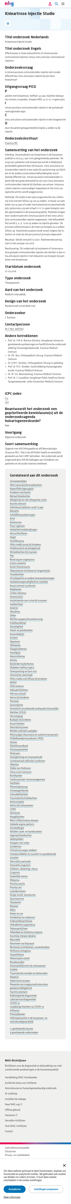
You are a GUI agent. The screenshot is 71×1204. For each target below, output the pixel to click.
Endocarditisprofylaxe (21, 921)
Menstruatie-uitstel (20, 958)
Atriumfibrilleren (18, 533)
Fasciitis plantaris (18, 992)
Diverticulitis (16, 597)
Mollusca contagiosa (20, 950)
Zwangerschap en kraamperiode (26, 757)
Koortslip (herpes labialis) (23, 936)
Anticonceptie (17, 801)
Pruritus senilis (17, 883)
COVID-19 (15, 1003)
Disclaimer (10, 1151)
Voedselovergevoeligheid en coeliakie (29, 582)
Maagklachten (17, 816)
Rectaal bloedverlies (20, 496)
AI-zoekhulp (11, 1093)
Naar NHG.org (12, 1104)
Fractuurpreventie (19, 749)
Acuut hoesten (17, 723)
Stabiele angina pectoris (22, 824)
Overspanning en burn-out (23, 671)
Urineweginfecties (19, 790)
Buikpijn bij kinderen (20, 719)
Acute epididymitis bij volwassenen (28, 965)
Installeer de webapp (15, 1099)
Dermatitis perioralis (20, 861)
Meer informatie (12, 1197)
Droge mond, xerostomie (23, 895)
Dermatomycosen (19, 727)
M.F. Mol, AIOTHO (14, 329)
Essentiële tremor (19, 876)
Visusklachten (17, 574)
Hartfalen (15, 783)
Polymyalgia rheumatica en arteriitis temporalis (34, 734)
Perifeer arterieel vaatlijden (23, 731)
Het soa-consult (18, 693)
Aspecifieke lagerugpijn (22, 488)
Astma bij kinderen (19, 697)
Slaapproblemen (18, 649)
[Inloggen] (50, 3)
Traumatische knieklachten (23, 798)
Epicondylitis (16, 705)
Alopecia (14, 977)
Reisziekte (15, 939)
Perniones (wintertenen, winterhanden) (30, 947)
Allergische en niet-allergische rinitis (28, 500)
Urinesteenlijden (18, 481)
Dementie (15, 813)
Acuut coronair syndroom (23, 585)
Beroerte (14, 511)
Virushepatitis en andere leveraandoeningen (32, 578)
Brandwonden (17, 962)
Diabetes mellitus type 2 (22, 667)
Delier (13, 615)
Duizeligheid (16, 626)
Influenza (14, 1010)
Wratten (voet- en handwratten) (26, 831)
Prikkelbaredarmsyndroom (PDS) (27, 738)
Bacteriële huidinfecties (22, 664)
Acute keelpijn (17, 634)
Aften (13, 910)
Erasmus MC (11, 143)
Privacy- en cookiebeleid (17, 1155)
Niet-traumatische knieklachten (26, 485)
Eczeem (14, 637)
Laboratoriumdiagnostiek (23, 999)
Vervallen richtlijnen (15, 1120)
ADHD (13, 682)
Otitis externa (17, 686)
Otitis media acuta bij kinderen (25, 544)
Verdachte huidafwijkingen (23, 529)
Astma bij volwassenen (21, 805)
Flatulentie (15, 902)
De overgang (16, 716)
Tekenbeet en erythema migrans (26, 932)
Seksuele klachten (19, 690)
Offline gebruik (12, 1110)
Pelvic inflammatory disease (24, 820)
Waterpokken (16, 839)
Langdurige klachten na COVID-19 (27, 1006)
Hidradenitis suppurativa (22, 924)
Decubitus (15, 611)
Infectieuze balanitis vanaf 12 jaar (26, 507)
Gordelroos (15, 846)
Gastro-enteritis (18, 563)
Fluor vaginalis (17, 526)
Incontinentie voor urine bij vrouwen (28, 600)
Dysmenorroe (17, 898)
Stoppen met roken (19, 843)
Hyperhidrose (17, 954)
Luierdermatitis (18, 891)
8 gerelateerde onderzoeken (24, 1032)
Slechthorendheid (19, 746)
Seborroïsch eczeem (20, 980)
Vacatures (10, 1115)
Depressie (15, 641)
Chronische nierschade (21, 675)
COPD (13, 809)
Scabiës (14, 969)
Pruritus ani (16, 887)
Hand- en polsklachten (21, 630)
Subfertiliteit (16, 604)
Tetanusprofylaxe (18, 928)
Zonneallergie (17, 828)
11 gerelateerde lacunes (21, 1028)
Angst (13, 537)
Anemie (14, 608)
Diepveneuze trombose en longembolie (30, 570)
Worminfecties (17, 656)
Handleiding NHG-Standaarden (21, 1077)
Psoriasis (14, 701)
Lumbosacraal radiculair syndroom (27, 761)
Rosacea (14, 906)
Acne (12, 518)
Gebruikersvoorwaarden (17, 1147)
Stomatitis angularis (20, 865)
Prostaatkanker (17, 1014)
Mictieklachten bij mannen (23, 552)
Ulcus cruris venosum (21, 772)
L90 (7, 402)
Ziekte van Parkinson (20, 768)
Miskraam (15, 753)
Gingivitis (15, 872)
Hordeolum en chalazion (22, 917)
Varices (13, 742)
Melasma (14, 880)
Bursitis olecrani (18, 503)
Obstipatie (15, 645)
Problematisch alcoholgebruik (25, 548)
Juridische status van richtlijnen (21, 1083)
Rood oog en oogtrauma (22, 559)
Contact (9, 1131)
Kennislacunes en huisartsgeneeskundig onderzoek (30, 1088)
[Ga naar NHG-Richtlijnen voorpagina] (9, 3)
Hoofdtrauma (17, 541)
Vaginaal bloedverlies (21, 835)
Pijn (12, 555)
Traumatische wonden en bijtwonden (29, 973)
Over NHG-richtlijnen (16, 1126)
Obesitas (14, 764)
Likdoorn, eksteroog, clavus (24, 868)
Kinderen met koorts (20, 492)
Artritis (13, 660)
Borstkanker (16, 775)
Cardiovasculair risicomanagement (27, 779)
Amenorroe (15, 522)
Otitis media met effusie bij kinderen (28, 679)
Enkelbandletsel (18, 623)
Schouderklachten (19, 794)
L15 (6, 398)
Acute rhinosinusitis (20, 567)
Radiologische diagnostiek (23, 995)
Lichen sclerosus (18, 593)
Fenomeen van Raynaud (22, 943)
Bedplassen (15, 589)
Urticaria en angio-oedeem (23, 850)
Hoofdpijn (15, 652)
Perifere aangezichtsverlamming (26, 619)
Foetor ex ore (16, 913)
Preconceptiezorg (19, 786)
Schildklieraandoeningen (22, 515)
